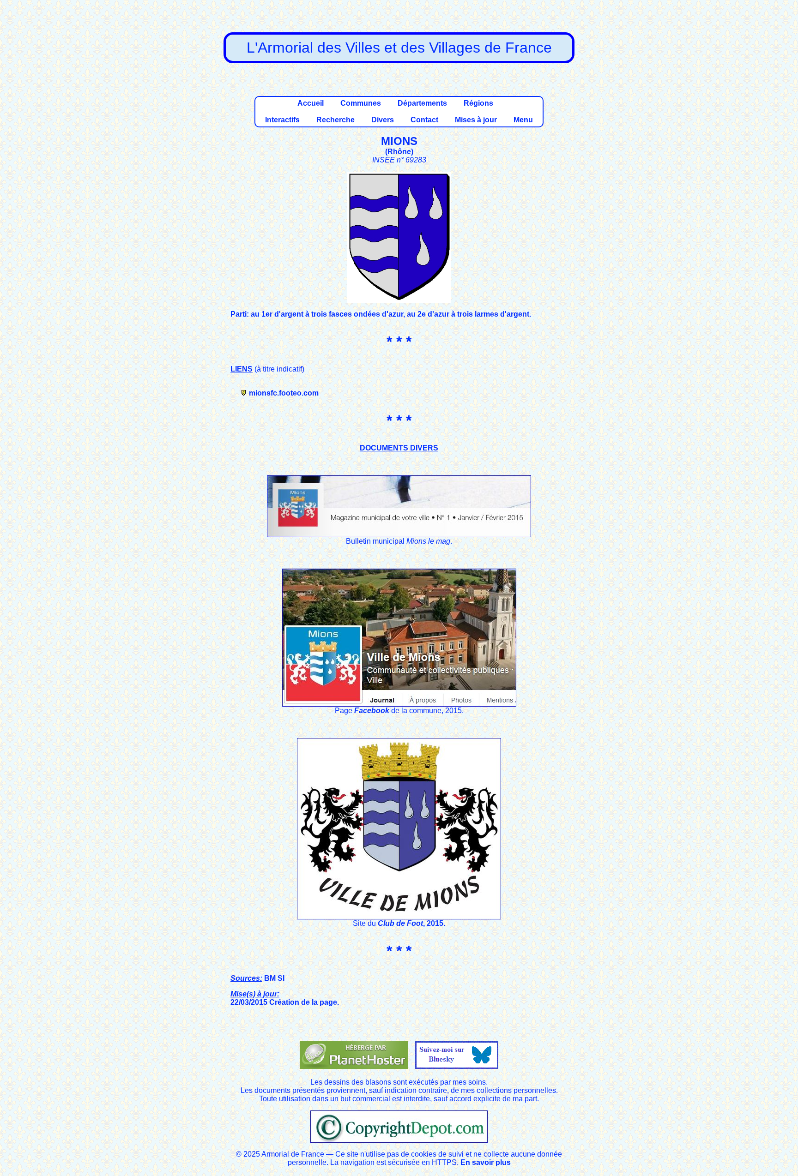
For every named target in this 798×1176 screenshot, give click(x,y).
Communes (360, 103)
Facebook (371, 710)
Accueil (310, 103)
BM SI (257, 978)
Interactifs (282, 120)
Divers (382, 120)
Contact (424, 120)
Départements (422, 103)
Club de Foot (400, 923)
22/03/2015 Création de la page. (284, 998)
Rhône (399, 152)
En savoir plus (485, 1162)
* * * (399, 950)
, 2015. (434, 923)
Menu (523, 120)
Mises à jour (476, 120)
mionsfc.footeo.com (284, 393)
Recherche (335, 120)
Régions (478, 103)
